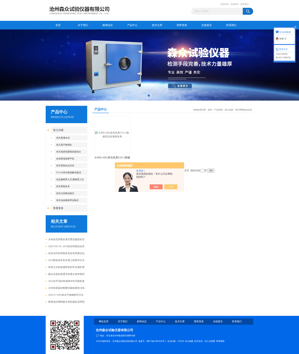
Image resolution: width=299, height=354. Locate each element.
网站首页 (103, 321)
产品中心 (132, 25)
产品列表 (218, 110)
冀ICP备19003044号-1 (156, 341)
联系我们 (245, 4)
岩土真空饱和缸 (64, 144)
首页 (58, 25)
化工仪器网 (210, 341)
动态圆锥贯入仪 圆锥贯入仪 (70, 179)
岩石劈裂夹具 (63, 186)
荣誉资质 (182, 25)
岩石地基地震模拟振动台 (68, 151)
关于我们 (83, 25)
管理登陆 (220, 341)
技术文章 (157, 25)
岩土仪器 (58, 130)
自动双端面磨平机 (65, 158)
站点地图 (189, 341)
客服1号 (283, 38)
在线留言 (234, 4)
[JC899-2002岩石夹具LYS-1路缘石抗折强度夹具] (112, 134)
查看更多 (58, 208)
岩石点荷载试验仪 (65, 193)
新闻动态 (107, 25)
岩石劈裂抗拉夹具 (65, 165)
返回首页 (224, 4)
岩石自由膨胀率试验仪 (67, 200)
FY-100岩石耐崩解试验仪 (68, 172)
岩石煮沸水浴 (63, 138)
